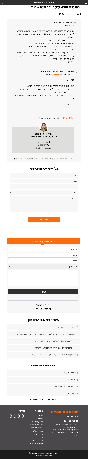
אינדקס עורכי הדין (36, 421)
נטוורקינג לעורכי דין (36, 434)
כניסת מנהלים (38, 431)
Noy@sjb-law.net (42, 148)
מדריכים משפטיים (36, 425)
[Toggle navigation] (85, 2)
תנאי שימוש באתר (36, 443)
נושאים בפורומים (37, 428)
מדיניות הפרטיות (37, 437)
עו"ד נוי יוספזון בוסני (71, 14)
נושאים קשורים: (68, 118)
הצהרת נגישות (37, 440)
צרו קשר (39, 418)
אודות (41, 415)
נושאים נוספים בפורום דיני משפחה (43, 399)
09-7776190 (42, 145)
